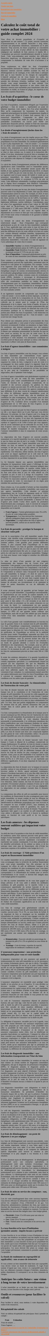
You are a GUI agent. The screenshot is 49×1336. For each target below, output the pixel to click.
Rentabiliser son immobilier (11, 9)
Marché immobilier (8, 13)
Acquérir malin (6, 3)
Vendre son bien (7, 6)
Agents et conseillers (8, 16)
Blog (3, 19)
